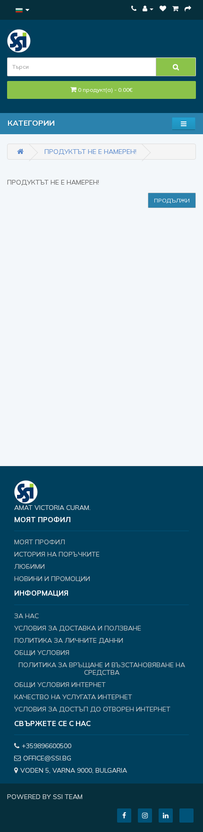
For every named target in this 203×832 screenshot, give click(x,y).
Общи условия (41, 652)
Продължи (172, 200)
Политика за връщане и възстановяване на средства (101, 669)
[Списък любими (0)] (163, 8)
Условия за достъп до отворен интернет (92, 709)
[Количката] (175, 8)
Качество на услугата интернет (73, 697)
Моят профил (39, 542)
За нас (26, 616)
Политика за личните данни (68, 640)
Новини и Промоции (52, 578)
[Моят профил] (148, 8)
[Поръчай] (188, 8)
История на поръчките (57, 554)
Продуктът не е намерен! (90, 151)
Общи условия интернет (60, 684)
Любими (29, 566)
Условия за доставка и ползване (77, 628)
